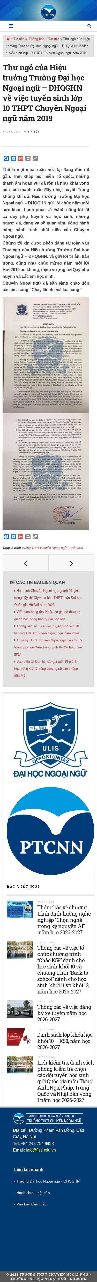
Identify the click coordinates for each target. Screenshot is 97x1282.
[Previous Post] (26, 563)
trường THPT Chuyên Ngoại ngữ (44, 548)
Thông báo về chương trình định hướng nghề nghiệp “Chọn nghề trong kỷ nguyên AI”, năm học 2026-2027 (64, 919)
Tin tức (53, 39)
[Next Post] (71, 563)
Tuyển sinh (75, 548)
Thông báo (46, 902)
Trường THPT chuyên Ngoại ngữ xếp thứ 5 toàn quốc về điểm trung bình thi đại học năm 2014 (48, 647)
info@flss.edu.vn (41, 1150)
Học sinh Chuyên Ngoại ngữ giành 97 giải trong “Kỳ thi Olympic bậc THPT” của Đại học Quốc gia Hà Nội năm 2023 (48, 598)
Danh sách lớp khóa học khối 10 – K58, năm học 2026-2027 (64, 1040)
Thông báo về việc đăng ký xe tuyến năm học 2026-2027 (64, 1013)
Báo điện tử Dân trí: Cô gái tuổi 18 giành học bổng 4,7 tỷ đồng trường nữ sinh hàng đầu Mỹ (46, 669)
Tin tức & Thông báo (28, 39)
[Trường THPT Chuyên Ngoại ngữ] (48, 12)
